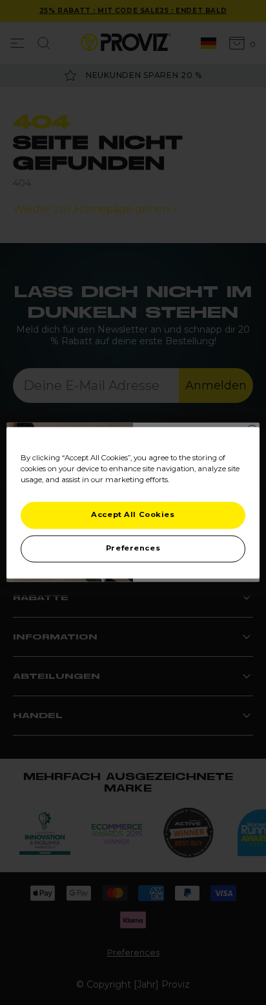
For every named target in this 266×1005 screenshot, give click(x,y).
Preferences (133, 547)
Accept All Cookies (132, 514)
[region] (132, 502)
